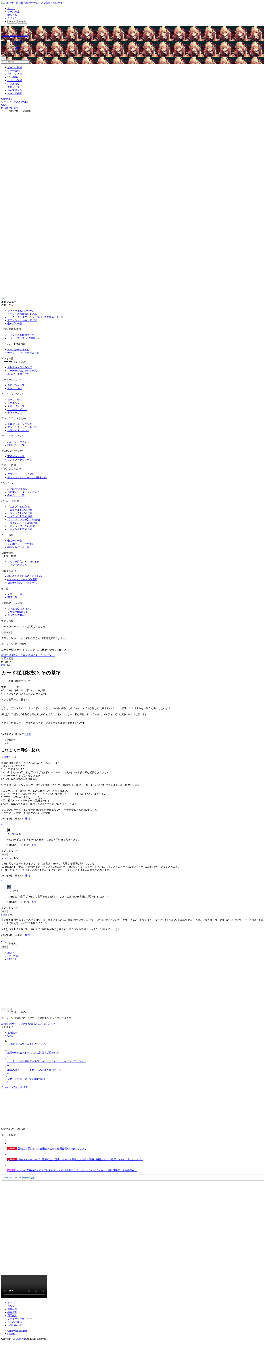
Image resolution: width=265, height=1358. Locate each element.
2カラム (12, 21)
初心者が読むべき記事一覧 (22, 582)
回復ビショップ (16, 445)
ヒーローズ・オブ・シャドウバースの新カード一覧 (35, 317)
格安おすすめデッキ (18, 373)
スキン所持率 (14, 93)
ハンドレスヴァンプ (18, 442)
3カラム (22, 21)
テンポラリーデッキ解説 (20, 544)
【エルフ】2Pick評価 (18, 506)
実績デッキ (13, 87)
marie (4, 665)
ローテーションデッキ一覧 (22, 370)
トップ (11, 1302)
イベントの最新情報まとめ (22, 314)
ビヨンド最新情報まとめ (20, 335)
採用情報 (12, 1312)
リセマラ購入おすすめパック (23, 561)
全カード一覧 (14, 540)
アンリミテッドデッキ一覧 (22, 427)
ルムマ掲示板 (14, 90)
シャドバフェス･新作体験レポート (26, 338)
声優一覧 (12, 597)
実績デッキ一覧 (16, 456)
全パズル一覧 (14, 323)
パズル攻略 (13, 83)
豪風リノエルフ (16, 406)
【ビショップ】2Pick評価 (21, 526)
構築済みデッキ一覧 (18, 547)
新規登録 (12, 15)
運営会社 (12, 1309)
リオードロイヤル (17, 409)
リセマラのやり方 (17, 565)
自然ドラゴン (14, 412)
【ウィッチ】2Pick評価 (20, 513)
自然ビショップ (16, 385)
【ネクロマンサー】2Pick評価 (23, 519)
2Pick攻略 (12, 77)
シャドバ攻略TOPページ (20, 310)
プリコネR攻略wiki (17, 612)
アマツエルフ (14, 388)
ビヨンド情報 (14, 67)
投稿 (4, 854)
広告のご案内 (14, 1322)
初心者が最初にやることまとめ (24, 576)
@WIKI (11, 1333)
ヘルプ (11, 1306)
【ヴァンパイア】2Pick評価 (22, 522)
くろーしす (7, 857)
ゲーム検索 (13, 11)
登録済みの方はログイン (41, 655)
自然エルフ (13, 403)
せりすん (6, 757)
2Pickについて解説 (17, 489)
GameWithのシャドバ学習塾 (22, 579)
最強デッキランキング (19, 367)
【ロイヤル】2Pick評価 (20, 510)
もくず (11, 834)
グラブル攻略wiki (16, 615)
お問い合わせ (14, 1325)
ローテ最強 (13, 70)
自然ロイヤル (14, 399)
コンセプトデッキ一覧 (19, 459)
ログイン (12, 18)
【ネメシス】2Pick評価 (20, 529)
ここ (9, 891)
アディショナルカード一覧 (22, 320)
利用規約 (12, 1315)
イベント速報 (14, 80)
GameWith (20, 1338)
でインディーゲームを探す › (20, 1178)
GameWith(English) (17, 1330)
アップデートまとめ (18, 349)
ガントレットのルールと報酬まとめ (27, 477)
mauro (4, 914)
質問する (6, 632)
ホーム (11, 8)
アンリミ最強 (14, 74)
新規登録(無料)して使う (14, 655)
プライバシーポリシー (19, 1318)
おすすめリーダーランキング (23, 492)
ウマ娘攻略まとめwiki (19, 608)
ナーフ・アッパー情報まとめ (23, 352)
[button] (135, 51)
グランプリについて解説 (20, 474)
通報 (28, 734)
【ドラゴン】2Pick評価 (20, 516)
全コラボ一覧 (14, 594)
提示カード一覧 (16, 495)
